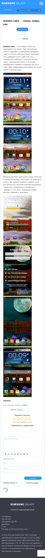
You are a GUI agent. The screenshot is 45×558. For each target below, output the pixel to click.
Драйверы (6, 524)
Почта (6, 468)
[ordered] (18, 454)
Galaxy (20, 410)
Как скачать (6, 519)
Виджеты (8, 9)
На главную (6, 516)
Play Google (8, 405)
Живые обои (22, 29)
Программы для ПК (9, 521)
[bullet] (21, 454)
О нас (4, 526)
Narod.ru (18, 405)
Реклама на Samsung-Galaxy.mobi (15, 529)
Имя (5, 462)
